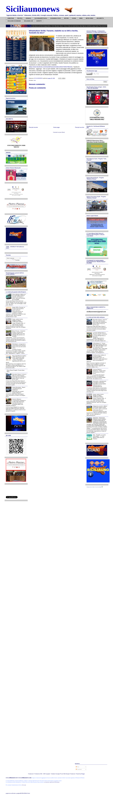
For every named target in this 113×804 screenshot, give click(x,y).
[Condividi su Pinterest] (64, 78)
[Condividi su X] (61, 78)
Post (78, 766)
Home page (56, 127)
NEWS (80, 18)
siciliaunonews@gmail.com (96, 311)
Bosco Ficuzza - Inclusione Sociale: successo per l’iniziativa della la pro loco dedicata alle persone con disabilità (18, 333)
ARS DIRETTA (100, 18)
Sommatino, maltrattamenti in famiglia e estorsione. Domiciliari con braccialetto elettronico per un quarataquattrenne (99, 384)
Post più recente (33, 127)
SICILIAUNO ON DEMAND (14, 21)
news (35, 80)
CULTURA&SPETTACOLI (40, 18)
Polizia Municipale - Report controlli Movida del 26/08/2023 (18, 389)
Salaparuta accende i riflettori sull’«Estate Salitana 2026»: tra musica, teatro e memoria (100, 407)
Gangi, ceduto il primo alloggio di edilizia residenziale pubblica (17, 320)
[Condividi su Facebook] (63, 78)
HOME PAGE (11, 18)
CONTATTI (39, 21)
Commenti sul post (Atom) (59, 132)
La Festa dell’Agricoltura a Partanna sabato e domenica (100, 333)
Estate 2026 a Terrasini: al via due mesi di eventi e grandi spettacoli (18, 309)
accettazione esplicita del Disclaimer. (52, 782)
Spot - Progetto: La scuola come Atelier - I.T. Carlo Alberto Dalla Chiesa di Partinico (99, 436)
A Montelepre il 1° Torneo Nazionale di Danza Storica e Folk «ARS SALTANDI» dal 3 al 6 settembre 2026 (100, 345)
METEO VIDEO (89, 18)
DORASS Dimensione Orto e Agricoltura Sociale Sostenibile (96, 141)
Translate (17, 260)
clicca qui (24, 785)
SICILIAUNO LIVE (28, 21)
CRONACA (28, 18)
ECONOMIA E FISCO (55, 18)
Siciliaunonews (32, 9)
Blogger (83, 773)
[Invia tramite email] (59, 78)
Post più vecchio (79, 127)
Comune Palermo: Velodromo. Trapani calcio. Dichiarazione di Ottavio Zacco (99, 371)
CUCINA (74, 18)
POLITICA (19, 18)
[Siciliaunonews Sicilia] (102, 487)
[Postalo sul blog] (60, 78)
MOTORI (66, 18)
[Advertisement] (17, 616)
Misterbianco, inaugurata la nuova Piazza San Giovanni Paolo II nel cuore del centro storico (19, 346)
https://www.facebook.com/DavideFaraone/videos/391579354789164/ (50, 67)
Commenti (79, 769)
